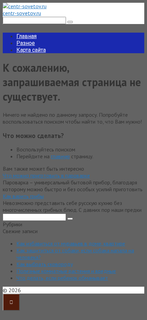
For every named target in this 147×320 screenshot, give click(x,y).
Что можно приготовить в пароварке (46, 175)
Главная (26, 36)
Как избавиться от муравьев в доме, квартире (70, 243)
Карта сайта (31, 50)
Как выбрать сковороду (44, 264)
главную (60, 156)
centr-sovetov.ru (22, 13)
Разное (25, 43)
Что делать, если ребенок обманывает (62, 277)
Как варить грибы (23, 196)
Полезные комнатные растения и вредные (66, 270)
